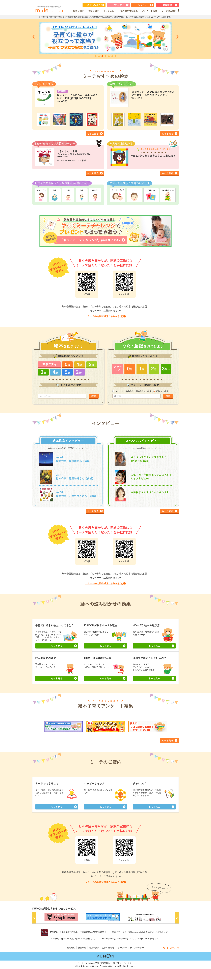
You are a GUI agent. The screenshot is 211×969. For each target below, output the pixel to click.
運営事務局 (94, 947)
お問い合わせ (108, 947)
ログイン (142, 5)
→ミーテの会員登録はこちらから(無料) (105, 316)
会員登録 (167, 5)
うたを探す (93, 11)
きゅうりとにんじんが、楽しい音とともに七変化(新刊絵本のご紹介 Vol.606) (79, 98)
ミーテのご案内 (168, 11)
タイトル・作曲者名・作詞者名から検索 (133, 391)
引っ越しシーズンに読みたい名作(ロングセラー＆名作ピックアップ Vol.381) (152, 94)
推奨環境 (82, 947)
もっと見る (93, 134)
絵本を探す (78, 11)
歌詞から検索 (162, 391)
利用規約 (71, 947)
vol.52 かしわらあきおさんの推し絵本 (153, 155)
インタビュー (109, 11)
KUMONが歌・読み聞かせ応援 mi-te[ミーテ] (49, 9)
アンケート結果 (149, 11)
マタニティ (118, 5)
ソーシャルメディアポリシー (131, 947)
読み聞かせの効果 (129, 11)
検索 (93, 396)
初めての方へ (94, 5)
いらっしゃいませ (74, 154)
